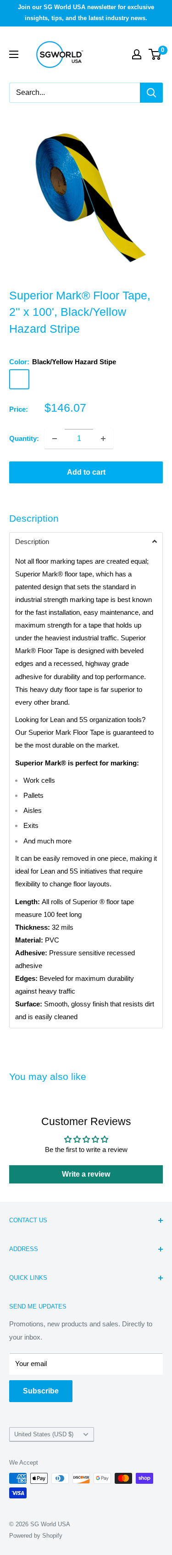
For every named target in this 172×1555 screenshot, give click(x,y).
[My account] (136, 54)
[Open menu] (13, 54)
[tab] (86, 541)
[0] (155, 54)
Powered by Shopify (35, 1535)
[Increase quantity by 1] (103, 438)
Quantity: (24, 438)
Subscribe (41, 1391)
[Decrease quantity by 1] (54, 438)
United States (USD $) (43, 1434)
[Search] (151, 93)
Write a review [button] (86, 1174)
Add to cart (86, 472)
